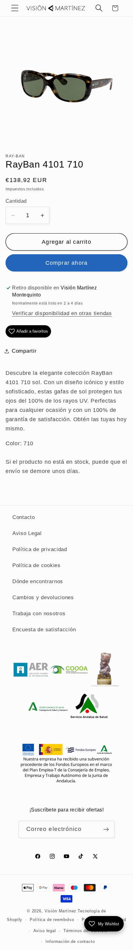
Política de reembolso (52, 919)
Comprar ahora (66, 263)
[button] (15, 8)
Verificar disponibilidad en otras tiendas (62, 313)
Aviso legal (44, 930)
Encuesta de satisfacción (44, 630)
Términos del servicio (85, 930)
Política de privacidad (39, 549)
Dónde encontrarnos (37, 581)
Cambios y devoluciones (43, 597)
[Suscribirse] (106, 829)
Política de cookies (36, 565)
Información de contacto (70, 941)
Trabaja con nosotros (38, 613)
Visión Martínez (61, 911)
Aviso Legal (27, 533)
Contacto (23, 517)
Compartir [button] (24, 351)
